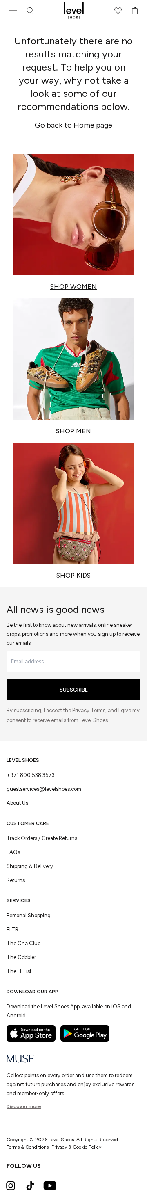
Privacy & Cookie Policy (76, 1147)
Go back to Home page (73, 125)
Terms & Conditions (28, 1147)
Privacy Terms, (90, 710)
